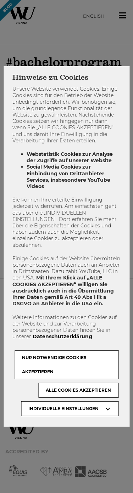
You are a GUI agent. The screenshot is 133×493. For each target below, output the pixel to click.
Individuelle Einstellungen (63, 408)
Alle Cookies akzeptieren (78, 390)
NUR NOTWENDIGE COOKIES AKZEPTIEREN (54, 364)
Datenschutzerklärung (62, 336)
